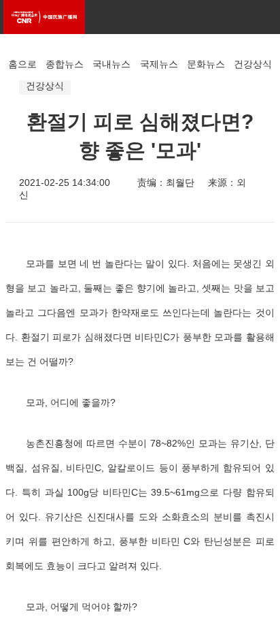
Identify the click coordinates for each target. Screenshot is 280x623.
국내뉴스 (111, 64)
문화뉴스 (206, 64)
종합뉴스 (65, 64)
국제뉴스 (159, 64)
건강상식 (253, 64)
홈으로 (22, 64)
